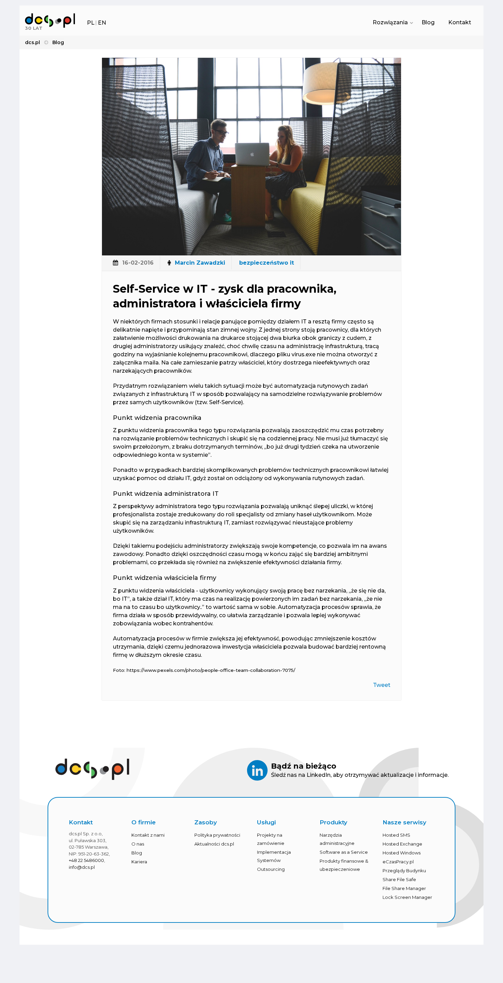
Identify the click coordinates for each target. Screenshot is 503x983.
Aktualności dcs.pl (214, 844)
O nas (137, 844)
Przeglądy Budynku (404, 870)
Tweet (381, 685)
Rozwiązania (390, 22)
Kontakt (459, 22)
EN (102, 22)
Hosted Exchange (402, 844)
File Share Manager (404, 888)
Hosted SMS (396, 835)
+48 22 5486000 (86, 860)
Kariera (139, 861)
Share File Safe (399, 879)
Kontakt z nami (148, 835)
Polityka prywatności (217, 835)
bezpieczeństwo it (266, 263)
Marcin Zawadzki (200, 263)
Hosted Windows (402, 852)
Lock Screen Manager (407, 897)
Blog (428, 22)
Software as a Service (344, 852)
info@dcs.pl (82, 867)
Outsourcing (271, 869)
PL (90, 22)
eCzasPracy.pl (398, 861)
